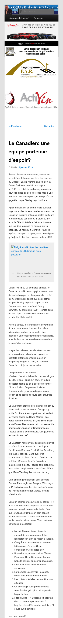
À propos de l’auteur (19, 17)
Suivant (49, 126)
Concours (38, 17)
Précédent (15, 126)
